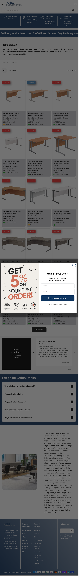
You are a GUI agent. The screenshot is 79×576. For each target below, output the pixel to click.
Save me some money (57, 298)
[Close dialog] (74, 265)
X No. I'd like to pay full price (58, 304)
